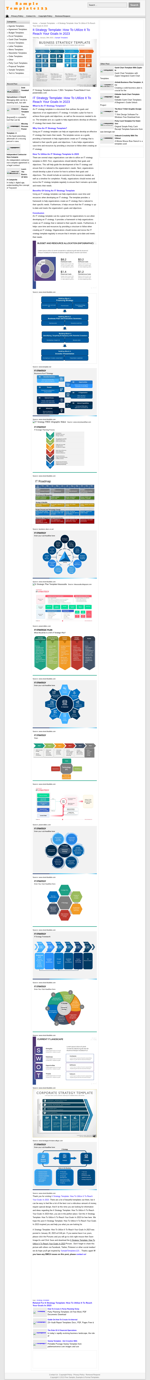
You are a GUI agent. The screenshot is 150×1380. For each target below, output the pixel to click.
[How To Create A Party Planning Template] (40, 1311)
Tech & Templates (16, 73)
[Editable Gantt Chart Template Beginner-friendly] (107, 96)
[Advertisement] (65, 1278)
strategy (39, 1300)
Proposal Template (16, 66)
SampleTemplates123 (70, 1251)
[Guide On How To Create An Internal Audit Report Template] (40, 1322)
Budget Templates (16, 33)
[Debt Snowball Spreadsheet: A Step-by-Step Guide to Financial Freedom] (13, 92)
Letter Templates (16, 46)
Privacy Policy (17, 16)
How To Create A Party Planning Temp (63, 1309)
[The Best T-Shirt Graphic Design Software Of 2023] (107, 111)
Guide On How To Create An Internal (62, 1320)
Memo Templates (16, 49)
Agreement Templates (17, 29)
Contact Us (31, 16)
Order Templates (16, 56)
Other (11, 60)
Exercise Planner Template (25, 109)
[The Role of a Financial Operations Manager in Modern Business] (40, 1332)
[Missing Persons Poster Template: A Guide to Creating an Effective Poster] (13, 126)
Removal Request (62, 16)
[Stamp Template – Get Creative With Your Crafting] (40, 1343)
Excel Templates (16, 36)
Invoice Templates (16, 43)
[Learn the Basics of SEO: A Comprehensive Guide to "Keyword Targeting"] (13, 174)
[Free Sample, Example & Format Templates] (27, 13)
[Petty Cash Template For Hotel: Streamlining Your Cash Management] (107, 125)
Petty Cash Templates (18, 63)
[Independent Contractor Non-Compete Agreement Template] (13, 147)
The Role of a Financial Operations (62, 1330)
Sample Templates (47, 23)
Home (35, 23)
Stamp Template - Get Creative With (62, 1341)
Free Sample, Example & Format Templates (82, 1377)
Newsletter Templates (18, 53)
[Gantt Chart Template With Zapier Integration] (107, 70)
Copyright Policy (45, 16)
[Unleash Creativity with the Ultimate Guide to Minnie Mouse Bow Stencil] (107, 138)
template (46, 1300)
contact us (81, 1254)
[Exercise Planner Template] (13, 109)
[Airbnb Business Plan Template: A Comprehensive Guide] (107, 87)
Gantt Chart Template (18, 39)
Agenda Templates (16, 26)
